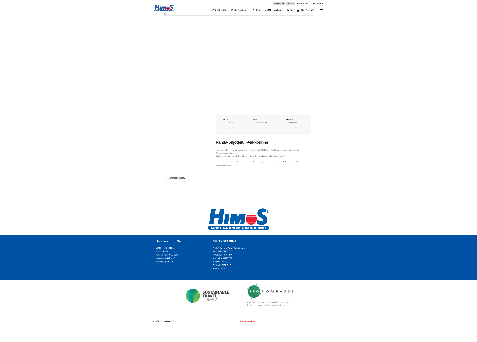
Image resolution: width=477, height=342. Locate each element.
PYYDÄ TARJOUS (221, 262)
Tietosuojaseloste (248, 321)
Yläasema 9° (317, 3)
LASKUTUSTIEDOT (222, 251)
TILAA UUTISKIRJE (222, 265)
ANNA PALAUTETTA (222, 258)
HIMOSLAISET (220, 269)
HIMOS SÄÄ (279, 3)
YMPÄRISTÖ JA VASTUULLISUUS (229, 248)
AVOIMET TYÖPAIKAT (223, 255)
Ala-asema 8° (303, 3)
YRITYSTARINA (225, 241)
